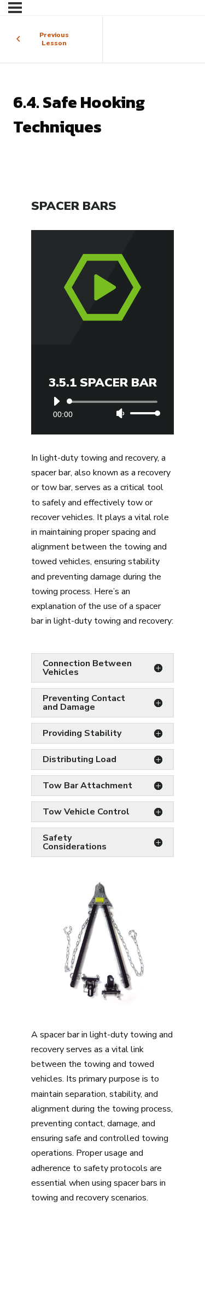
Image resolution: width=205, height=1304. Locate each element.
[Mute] (120, 413)
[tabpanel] (102, 703)
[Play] (56, 401)
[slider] (142, 413)
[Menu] (15, 7)
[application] (103, 407)
